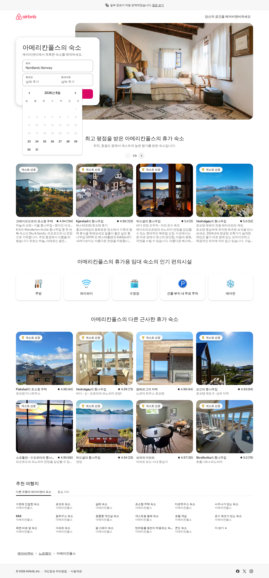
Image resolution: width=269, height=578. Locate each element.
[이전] (128, 156)
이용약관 (76, 571)
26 (52, 141)
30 (29, 149)
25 (44, 141)
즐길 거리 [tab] (63, 492)
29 (75, 141)
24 (36, 141)
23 (29, 141)
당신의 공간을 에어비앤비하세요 (228, 16)
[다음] (141, 156)
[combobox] (58, 67)
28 (67, 141)
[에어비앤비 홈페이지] (26, 16)
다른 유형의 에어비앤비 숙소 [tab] (33, 492)
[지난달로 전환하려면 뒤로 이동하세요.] (29, 93)
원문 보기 (158, 5)
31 (36, 149)
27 (60, 141)
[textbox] (40, 81)
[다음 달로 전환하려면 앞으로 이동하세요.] (75, 93)
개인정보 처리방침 (55, 571)
